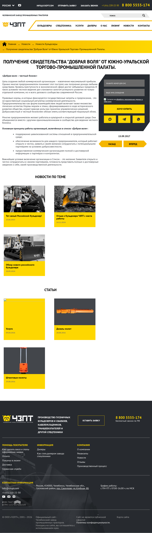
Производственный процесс (92, 466)
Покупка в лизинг (11, 460)
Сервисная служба (11, 468)
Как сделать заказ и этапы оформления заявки (15, 450)
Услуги (79, 25)
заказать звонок (89, 5)
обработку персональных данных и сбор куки (123, 100)
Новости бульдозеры (46, 44)
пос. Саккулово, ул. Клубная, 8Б (73, 488)
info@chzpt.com (45, 5)
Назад (112, 144)
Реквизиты (82, 453)
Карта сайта (123, 517)
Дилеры (92, 25)
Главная (12, 44)
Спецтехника (63, 25)
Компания (83, 445)
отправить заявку (67, 5)
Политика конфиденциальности (93, 522)
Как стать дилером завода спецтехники (50, 455)
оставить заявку (91, 420)
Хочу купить (124, 108)
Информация (45, 445)
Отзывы (81, 461)
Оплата (6, 456)
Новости (129, 25)
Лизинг (115, 25)
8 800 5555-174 (136, 5)
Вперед (133, 144)
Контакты (144, 25)
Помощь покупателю (15, 445)
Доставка (7, 464)
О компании (83, 449)
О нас (104, 25)
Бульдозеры (44, 25)
